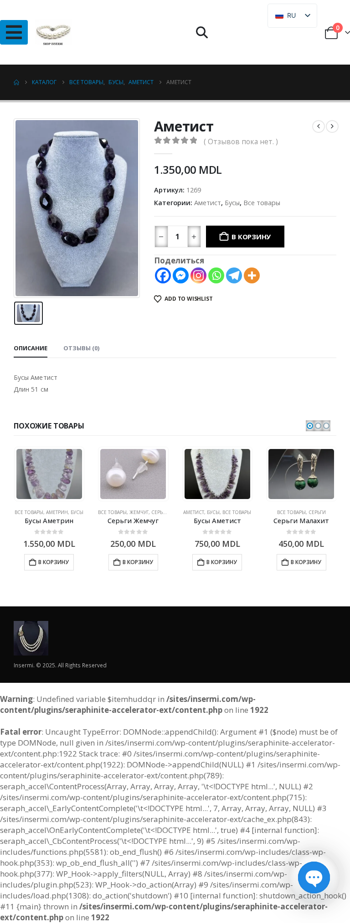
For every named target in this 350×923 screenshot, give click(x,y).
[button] (202, 32)
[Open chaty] (314, 877)
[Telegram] (234, 275)
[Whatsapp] (216, 275)
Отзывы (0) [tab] (81, 348)
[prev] (318, 126)
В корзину (251, 236)
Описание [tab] (30, 348)
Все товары (261, 202)
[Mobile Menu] (14, 32)
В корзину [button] (53, 562)
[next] (332, 126)
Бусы (232, 202)
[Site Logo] (53, 32)
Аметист (207, 202)
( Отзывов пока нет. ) (241, 141)
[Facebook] (163, 275)
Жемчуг (139, 512)
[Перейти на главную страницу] (16, 82)
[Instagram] (198, 275)
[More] (252, 275)
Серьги (160, 512)
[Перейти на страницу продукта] (49, 474)
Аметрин (57, 512)
